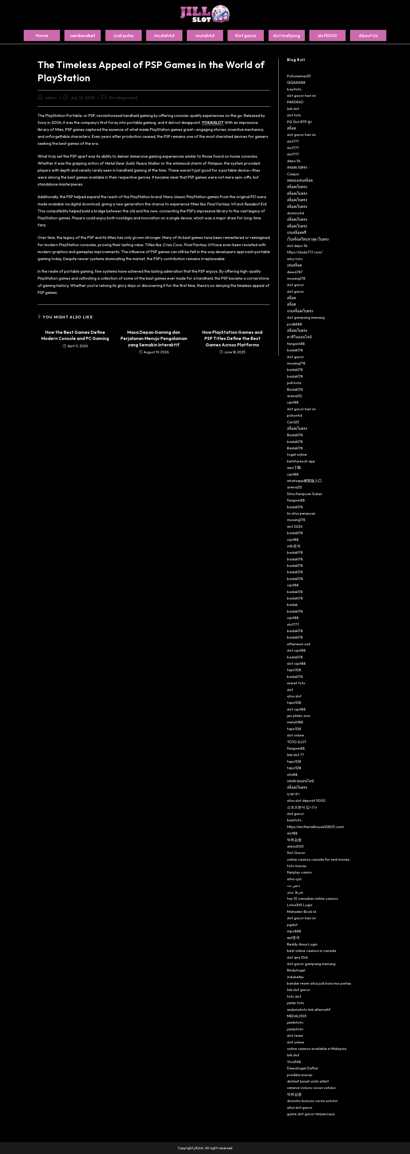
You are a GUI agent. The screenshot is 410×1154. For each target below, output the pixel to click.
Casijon (293, 174)
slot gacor (295, 284)
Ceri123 (293, 422)
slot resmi (295, 1035)
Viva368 (294, 1061)
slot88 (292, 833)
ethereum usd (298, 644)
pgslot (292, 924)
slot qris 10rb (297, 957)
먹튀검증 (294, 840)
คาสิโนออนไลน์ (299, 337)
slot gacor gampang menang (311, 963)
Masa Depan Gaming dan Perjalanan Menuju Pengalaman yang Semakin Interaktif (153, 338)
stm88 (292, 774)
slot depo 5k (297, 245)
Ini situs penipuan (301, 513)
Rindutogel (296, 970)
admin (51, 97)
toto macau (297, 865)
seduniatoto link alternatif (308, 1009)
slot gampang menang (306, 317)
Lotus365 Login (299, 905)
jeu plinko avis (298, 715)
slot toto (294, 115)
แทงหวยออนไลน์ (300, 781)
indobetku (295, 977)
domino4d (295, 213)
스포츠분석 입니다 (302, 807)
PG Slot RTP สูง (299, 121)
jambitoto (295, 1022)
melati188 (295, 722)
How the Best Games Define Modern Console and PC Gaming (75, 335)
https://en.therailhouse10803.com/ (315, 826)
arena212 (294, 396)
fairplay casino (299, 872)
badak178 (295, 350)
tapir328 (294, 670)
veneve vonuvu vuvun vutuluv (311, 1087)
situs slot (294, 696)
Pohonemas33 (299, 76)
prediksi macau (299, 1075)
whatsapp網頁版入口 (304, 480)
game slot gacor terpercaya (311, 1114)
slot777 (293, 141)
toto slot (294, 996)
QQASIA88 (296, 82)
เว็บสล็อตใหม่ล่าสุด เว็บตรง (308, 239)
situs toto (295, 258)
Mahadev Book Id (301, 911)
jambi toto (295, 1003)
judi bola (294, 382)
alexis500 (295, 846)
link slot (293, 108)
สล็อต (291, 128)
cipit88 (293, 402)
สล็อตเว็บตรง (297, 186)
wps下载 (294, 467)
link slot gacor (298, 989)
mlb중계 (293, 546)
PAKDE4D (295, 102)
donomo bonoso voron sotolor (312, 1100)
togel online (297, 454)
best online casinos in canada (311, 950)
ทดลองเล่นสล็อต (300, 180)
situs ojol (294, 879)
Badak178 (295, 389)
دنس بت (293, 885)
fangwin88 (296, 343)
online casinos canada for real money (318, 859)
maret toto (296, 683)
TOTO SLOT (296, 742)
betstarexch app (301, 461)
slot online (295, 735)
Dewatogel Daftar (302, 1068)
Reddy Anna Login (302, 944)
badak (292, 604)
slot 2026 (295, 526)
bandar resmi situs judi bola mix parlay (319, 983)
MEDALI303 (297, 1016)
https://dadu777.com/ (304, 252)
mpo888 (294, 931)
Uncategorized (123, 97)
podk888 (294, 324)
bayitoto (294, 89)
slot (290, 689)
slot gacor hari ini (301, 95)
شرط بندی (295, 892)
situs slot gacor (299, 1107)
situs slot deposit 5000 (306, 800)
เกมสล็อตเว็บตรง (300, 311)
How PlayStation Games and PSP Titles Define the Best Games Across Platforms (232, 338)
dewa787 (295, 272)
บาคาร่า (293, 794)
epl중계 (293, 937)
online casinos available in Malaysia (316, 1048)
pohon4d (294, 415)
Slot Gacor (296, 852)
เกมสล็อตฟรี (296, 232)
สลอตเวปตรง (297, 167)
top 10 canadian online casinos (312, 898)
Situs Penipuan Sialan (304, 493)
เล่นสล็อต (294, 265)
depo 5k (293, 161)
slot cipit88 (296, 650)
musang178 (296, 278)
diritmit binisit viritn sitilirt (308, 1081)
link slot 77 (295, 754)
